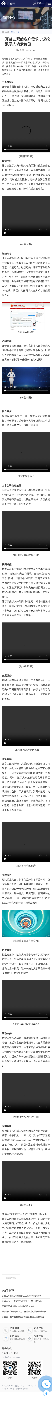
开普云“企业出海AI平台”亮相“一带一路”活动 (22, 1301)
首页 (7, 32)
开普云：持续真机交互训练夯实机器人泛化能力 (23, 1317)
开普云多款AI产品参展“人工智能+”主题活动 (21, 1296)
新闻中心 (15, 32)
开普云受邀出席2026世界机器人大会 (18, 1306)
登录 (39, 3)
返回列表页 (11, 1278)
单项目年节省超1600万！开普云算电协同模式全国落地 (26, 1311)
